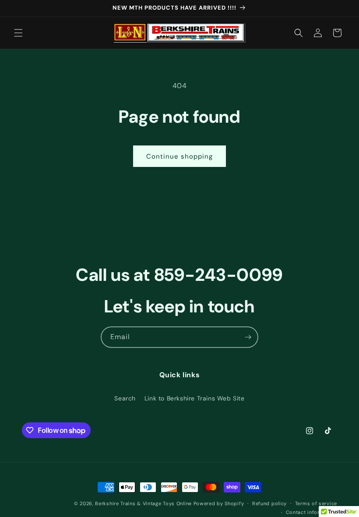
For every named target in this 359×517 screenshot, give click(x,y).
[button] (18, 32)
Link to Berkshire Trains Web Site (194, 398)
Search (125, 398)
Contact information (311, 512)
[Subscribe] (247, 337)
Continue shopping (179, 156)
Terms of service (316, 503)
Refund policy (269, 503)
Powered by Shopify (219, 503)
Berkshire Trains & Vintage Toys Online (143, 503)
